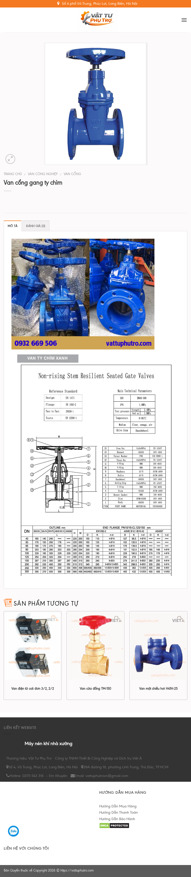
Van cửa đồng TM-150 (95, 688)
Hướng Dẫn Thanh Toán (118, 812)
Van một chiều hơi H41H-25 (158, 688)
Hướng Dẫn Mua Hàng (118, 806)
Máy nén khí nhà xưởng (48, 743)
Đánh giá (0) (35, 226)
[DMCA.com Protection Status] (114, 825)
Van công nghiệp (43, 174)
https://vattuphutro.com (77, 870)
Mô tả (12, 226)
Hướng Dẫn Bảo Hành (117, 819)
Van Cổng (72, 174)
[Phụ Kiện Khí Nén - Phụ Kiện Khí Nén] (97, 19)
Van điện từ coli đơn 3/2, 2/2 (32, 688)
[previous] (4, 657)
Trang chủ (13, 174)
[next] (187, 657)
